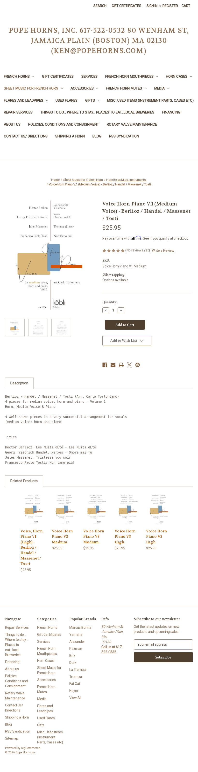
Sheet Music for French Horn (31, 88)
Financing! (171, 112)
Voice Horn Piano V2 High (156, 537)
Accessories (82, 88)
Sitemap (11, 738)
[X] (129, 365)
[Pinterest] (137, 365)
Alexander (77, 641)
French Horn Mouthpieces (129, 76)
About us (12, 124)
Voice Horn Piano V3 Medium (93, 537)
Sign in (152, 6)
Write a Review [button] (163, 250)
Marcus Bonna (80, 627)
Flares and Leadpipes (23, 100)
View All (75, 698)
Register (170, 6)
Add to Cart (34, 514)
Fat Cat (74, 684)
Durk (72, 663)
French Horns (17, 76)
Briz (72, 656)
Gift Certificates (126, 6)
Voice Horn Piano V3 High (125, 537)
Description (19, 383)
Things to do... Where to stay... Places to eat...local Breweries (97, 112)
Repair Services (18, 112)
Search (99, 6)
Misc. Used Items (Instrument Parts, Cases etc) (150, 100)
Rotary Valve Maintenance (132, 124)
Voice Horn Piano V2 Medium (62, 537)
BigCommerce (30, 748)
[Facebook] (104, 365)
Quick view (33, 502)
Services (89, 76)
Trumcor (75, 677)
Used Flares (67, 100)
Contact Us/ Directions (26, 136)
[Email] (113, 365)
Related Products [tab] (24, 481)
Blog (96, 136)
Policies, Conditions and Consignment (63, 124)
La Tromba (77, 670)
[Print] (121, 365)
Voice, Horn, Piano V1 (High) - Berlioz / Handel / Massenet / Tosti (32, 547)
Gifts (90, 100)
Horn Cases (176, 76)
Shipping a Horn (70, 136)
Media (159, 88)
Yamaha (75, 634)
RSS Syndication (124, 136)
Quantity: (109, 302)
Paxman (75, 649)
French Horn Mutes (124, 88)
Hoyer (73, 691)
